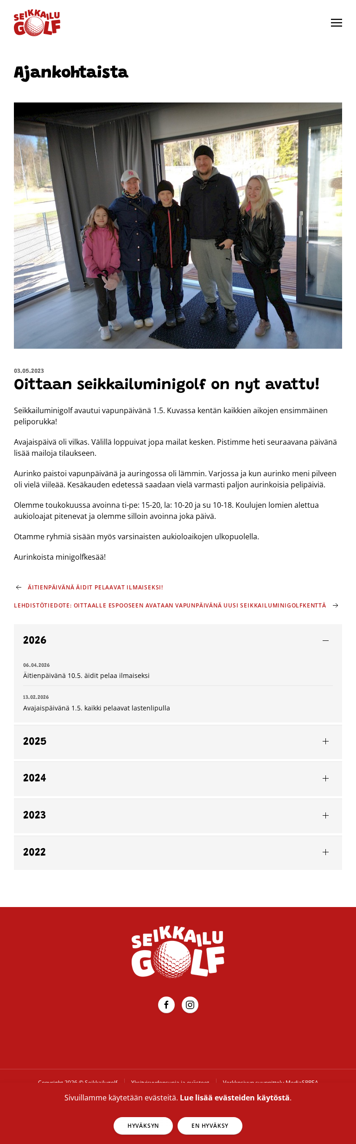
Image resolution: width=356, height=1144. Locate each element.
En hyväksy (210, 1126)
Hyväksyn (143, 1126)
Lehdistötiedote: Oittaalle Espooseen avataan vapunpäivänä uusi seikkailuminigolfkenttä (170, 605)
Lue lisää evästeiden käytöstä (235, 1098)
